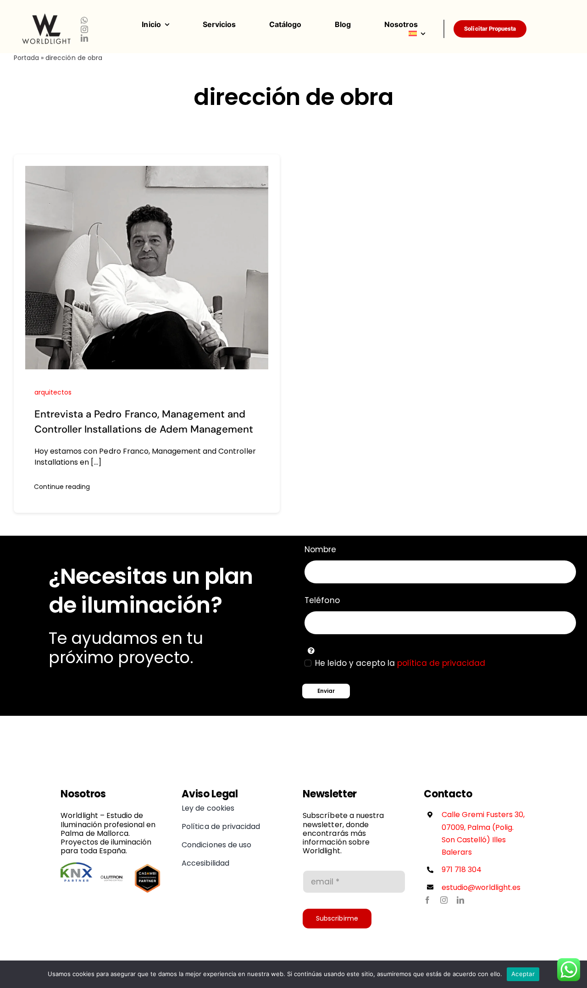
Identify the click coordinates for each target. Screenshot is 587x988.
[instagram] (84, 29)
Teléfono (322, 600)
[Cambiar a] (426, 33)
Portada (26, 57)
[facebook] (427, 900)
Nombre (320, 549)
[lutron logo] (112, 866)
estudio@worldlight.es (481, 887)
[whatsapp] (84, 20)
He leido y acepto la (400, 663)
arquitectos (53, 392)
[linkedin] (84, 38)
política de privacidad (441, 663)
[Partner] (76, 866)
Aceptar (523, 973)
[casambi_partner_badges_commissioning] (147, 866)
